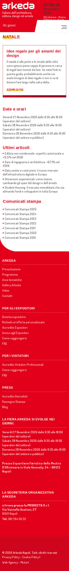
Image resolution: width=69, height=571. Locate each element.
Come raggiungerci (14, 338)
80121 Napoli (19, 511)
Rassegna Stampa (13, 401)
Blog (5, 407)
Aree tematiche (12, 280)
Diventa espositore (14, 317)
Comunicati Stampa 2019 (20, 237)
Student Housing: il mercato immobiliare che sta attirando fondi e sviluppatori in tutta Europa (33, 189)
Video (5, 290)
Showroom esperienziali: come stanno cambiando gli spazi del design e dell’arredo (30, 181)
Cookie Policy (30, 557)
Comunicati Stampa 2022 (20, 223)
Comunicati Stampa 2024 (20, 214)
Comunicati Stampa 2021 (20, 228)
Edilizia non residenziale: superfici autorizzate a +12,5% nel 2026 (33, 155)
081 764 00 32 (17, 519)
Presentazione (11, 269)
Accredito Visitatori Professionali (22, 364)
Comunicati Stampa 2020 (20, 233)
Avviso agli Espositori (15, 333)
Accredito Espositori (14, 327)
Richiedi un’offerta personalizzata (23, 322)
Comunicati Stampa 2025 (20, 209)
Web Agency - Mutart (15, 562)
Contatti (7, 296)
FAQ (4, 343)
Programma (10, 274)
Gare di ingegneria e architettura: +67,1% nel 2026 (31, 164)
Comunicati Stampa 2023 (20, 219)
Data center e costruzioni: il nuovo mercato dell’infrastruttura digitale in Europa (30, 172)
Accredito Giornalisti (15, 396)
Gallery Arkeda (11, 285)
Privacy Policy (11, 557)
